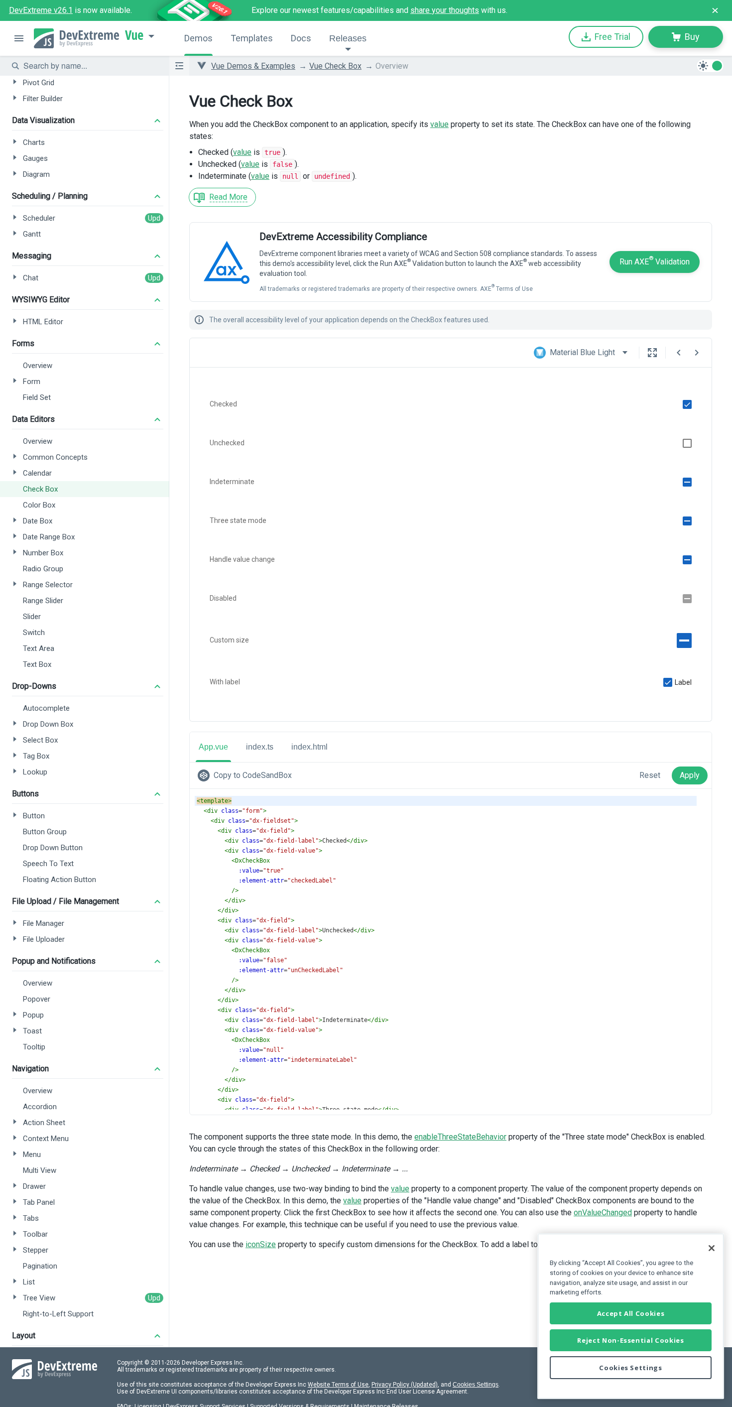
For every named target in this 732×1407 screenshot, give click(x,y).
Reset (649, 775)
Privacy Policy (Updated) (404, 1384)
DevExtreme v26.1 (41, 10)
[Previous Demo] (679, 353)
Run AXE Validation (654, 260)
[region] (630, 1316)
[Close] (712, 1248)
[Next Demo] (697, 353)
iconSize (260, 1244)
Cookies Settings (475, 1384)
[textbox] (90, 66)
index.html (309, 747)
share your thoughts (444, 10)
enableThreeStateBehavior (460, 1137)
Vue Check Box (335, 66)
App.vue (213, 747)
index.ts (259, 747)
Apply (690, 775)
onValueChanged (603, 1212)
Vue (134, 35)
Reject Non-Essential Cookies (630, 1340)
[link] (247, 775)
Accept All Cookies (631, 1313)
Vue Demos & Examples (253, 66)
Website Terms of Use (338, 1384)
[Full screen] (652, 353)
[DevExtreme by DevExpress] (76, 38)
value (439, 124)
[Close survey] (715, 10)
